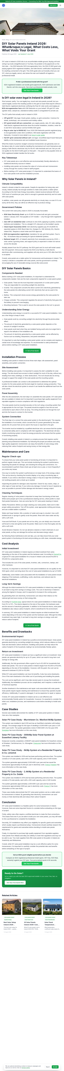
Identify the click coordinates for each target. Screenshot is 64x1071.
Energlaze (5, 730)
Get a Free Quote (33, 351)
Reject (48, 1067)
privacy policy (26, 1067)
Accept (55, 1067)
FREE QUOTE (53, 5)
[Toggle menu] (60, 5)
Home (3, 39)
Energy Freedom (51, 765)
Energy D (47, 786)
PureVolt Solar (16, 602)
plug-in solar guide (38, 135)
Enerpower (37, 743)
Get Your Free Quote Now (15, 882)
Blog (7, 39)
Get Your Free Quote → (32, 90)
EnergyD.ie (57, 554)
